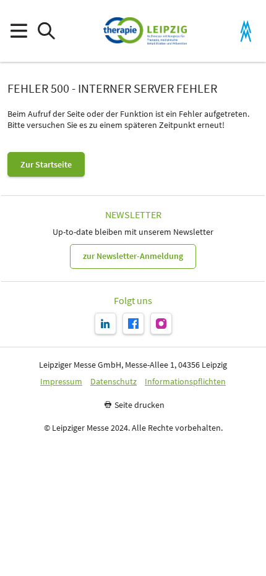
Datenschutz (113, 381)
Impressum (61, 381)
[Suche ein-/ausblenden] (46, 31)
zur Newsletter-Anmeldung (133, 255)
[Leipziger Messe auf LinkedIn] (105, 323)
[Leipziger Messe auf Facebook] (133, 323)
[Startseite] (145, 31)
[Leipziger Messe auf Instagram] (161, 323)
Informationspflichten (185, 381)
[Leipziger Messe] (246, 31)
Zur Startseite (46, 164)
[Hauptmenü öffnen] (18, 31)
